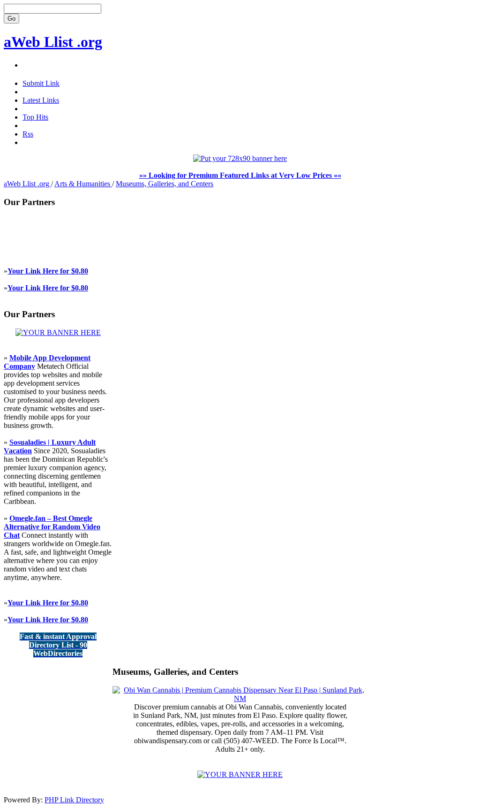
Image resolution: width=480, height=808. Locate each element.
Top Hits (35, 117)
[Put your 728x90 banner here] (240, 158)
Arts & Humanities (83, 184)
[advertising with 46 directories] (58, 332)
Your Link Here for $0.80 (48, 271)
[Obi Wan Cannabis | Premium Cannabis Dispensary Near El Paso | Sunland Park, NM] (240, 698)
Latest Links (40, 100)
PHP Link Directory (74, 800)
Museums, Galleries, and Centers (164, 184)
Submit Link (41, 83)
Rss (27, 134)
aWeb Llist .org (53, 41)
